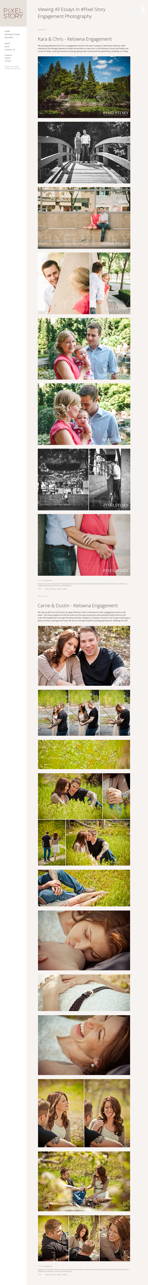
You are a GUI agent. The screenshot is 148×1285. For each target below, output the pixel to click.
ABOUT (7, 43)
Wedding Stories (12, 34)
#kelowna (80, 583)
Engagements (48, 580)
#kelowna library (114, 583)
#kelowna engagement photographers (96, 583)
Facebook (8, 55)
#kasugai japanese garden (69, 583)
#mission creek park (108, 1269)
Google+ (8, 61)
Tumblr (59, 589)
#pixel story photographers (63, 585)
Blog (7, 46)
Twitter (7, 58)
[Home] (13, 13)
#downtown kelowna (44, 583)
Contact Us (10, 50)
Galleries (9, 37)
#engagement (55, 583)
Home (7, 31)
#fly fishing (50, 1269)
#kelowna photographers (93, 1269)
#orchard (118, 1269)
